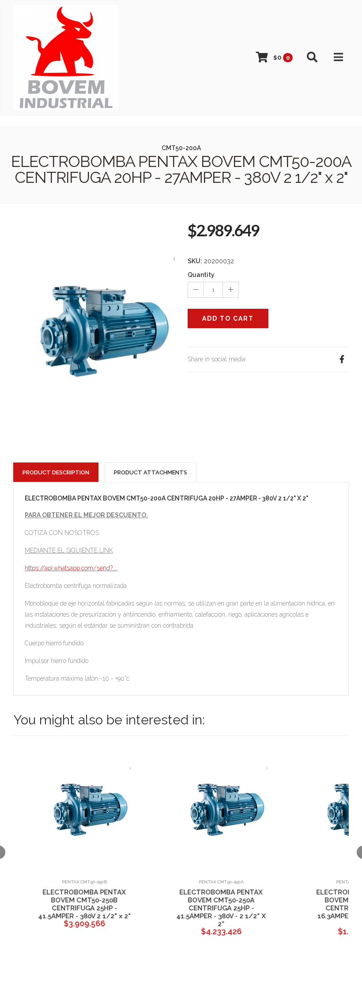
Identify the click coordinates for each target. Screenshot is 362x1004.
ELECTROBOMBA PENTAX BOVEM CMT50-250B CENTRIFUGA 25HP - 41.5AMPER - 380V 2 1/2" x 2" (75, 904)
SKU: (195, 261)
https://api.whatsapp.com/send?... (71, 568)
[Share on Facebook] (342, 359)
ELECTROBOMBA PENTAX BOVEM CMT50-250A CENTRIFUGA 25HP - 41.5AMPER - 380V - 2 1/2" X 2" (212, 908)
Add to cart (228, 318)
